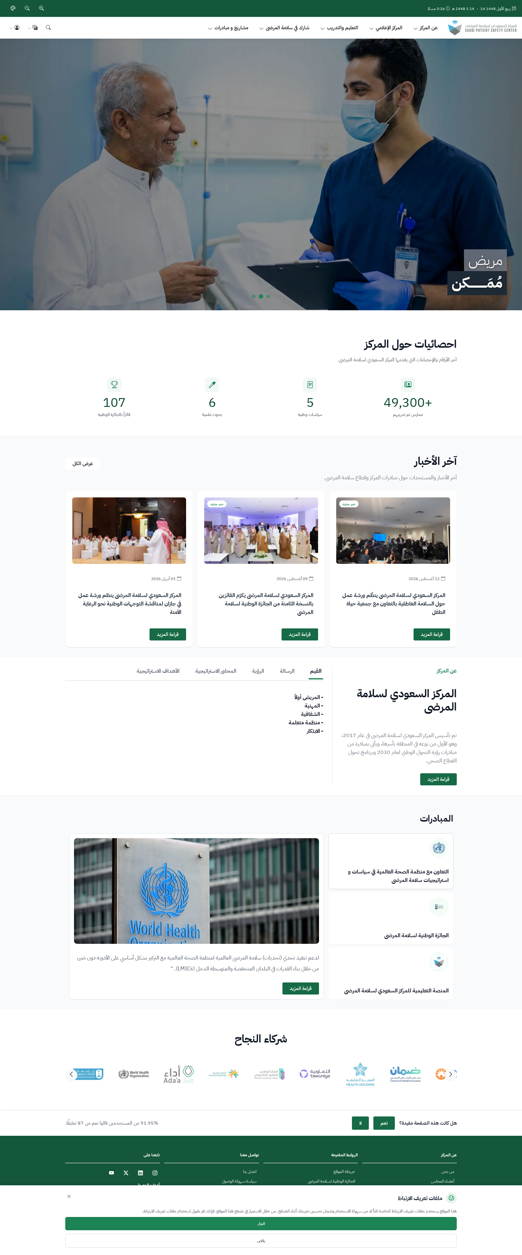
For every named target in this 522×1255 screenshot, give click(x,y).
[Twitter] (126, 1173)
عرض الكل (82, 463)
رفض (261, 1241)
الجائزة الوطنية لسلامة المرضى (331, 1181)
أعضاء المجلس (442, 1181)
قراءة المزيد (432, 634)
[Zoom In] (41, 8)
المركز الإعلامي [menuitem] (389, 27)
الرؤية (258, 671)
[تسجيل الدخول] (14, 28)
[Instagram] (155, 1173)
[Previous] (451, 1075)
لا (360, 1123)
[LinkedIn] (140, 1173)
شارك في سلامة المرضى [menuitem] (287, 27)
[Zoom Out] (27, 8)
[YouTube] (111, 1173)
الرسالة (287, 671)
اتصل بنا (249, 1171)
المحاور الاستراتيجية (215, 671)
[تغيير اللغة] (32, 28)
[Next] (71, 1075)
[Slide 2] (261, 296)
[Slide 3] (254, 296)
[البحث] (48, 28)
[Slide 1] (268, 296)
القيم (315, 671)
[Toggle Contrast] (13, 8)
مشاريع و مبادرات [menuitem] (231, 27)
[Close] (68, 1196)
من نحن (447, 1171)
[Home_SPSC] (482, 28)
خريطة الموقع (344, 1171)
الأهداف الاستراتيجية (158, 671)
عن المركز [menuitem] (429, 27)
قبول (261, 1224)
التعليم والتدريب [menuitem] (342, 27)
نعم (384, 1123)
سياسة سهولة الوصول (239, 1181)
